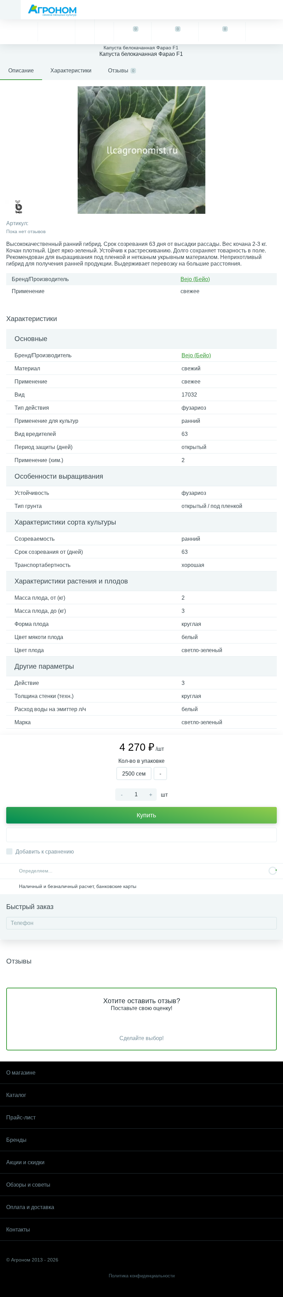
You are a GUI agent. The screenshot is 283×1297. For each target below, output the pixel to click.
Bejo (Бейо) (195, 279)
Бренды (16, 1140)
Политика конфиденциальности (142, 1275)
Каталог (16, 1095)
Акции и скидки (25, 1162)
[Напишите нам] (104, 31)
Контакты (18, 1230)
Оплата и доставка (30, 1207)
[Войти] (264, 31)
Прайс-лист (21, 1117)
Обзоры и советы (28, 1185)
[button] (141, 835)
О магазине (21, 1073)
